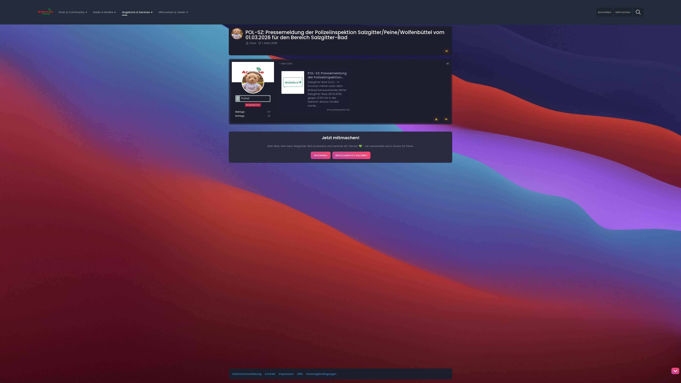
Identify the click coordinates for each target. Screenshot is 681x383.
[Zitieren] (446, 119)
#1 (447, 63)
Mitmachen (623, 12)
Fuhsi (253, 43)
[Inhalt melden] (436, 119)
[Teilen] (446, 51)
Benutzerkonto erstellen (351, 155)
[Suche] (638, 12)
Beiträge (239, 111)
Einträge (239, 115)
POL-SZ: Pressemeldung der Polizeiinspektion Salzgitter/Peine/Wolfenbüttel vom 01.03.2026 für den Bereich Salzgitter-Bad (327, 75)
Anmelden (604, 12)
